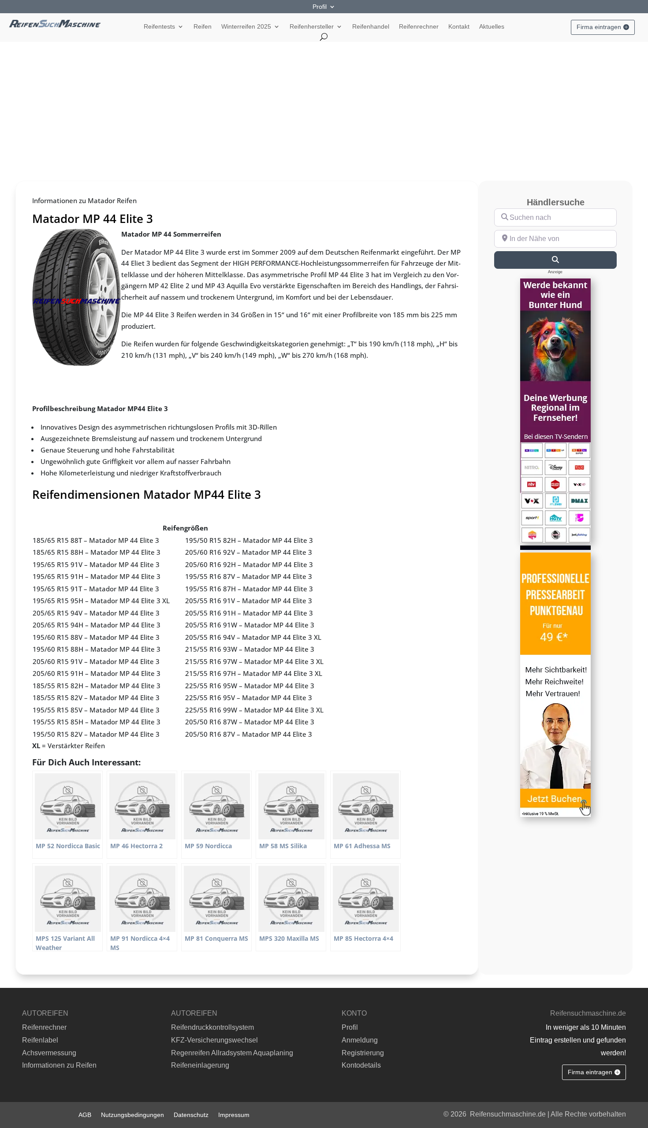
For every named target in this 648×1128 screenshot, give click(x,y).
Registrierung (363, 1053)
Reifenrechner (419, 26)
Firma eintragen (599, 26)
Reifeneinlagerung (200, 1065)
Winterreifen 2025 (246, 26)
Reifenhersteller (312, 26)
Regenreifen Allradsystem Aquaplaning (232, 1053)
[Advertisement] (324, 108)
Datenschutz (191, 1114)
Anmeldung (360, 1040)
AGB (84, 1114)
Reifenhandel (370, 26)
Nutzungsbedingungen (132, 1114)
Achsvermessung (49, 1053)
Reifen (203, 26)
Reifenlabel (40, 1040)
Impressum (234, 1114)
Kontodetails (361, 1065)
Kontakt (458, 26)
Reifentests (159, 26)
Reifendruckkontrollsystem (212, 1027)
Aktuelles (491, 26)
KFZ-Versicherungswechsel (214, 1040)
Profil (320, 7)
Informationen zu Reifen (59, 1065)
